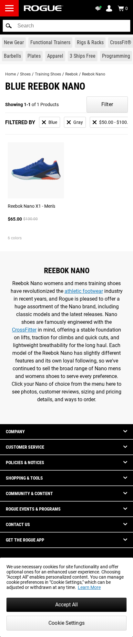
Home (10, 74)
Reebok (71, 74)
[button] (9, 26)
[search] (66, 26)
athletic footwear (84, 291)
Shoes (25, 74)
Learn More (89, 587)
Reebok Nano (93, 74)
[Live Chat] (99, 8)
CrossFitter (24, 330)
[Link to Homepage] (43, 8)
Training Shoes (48, 74)
